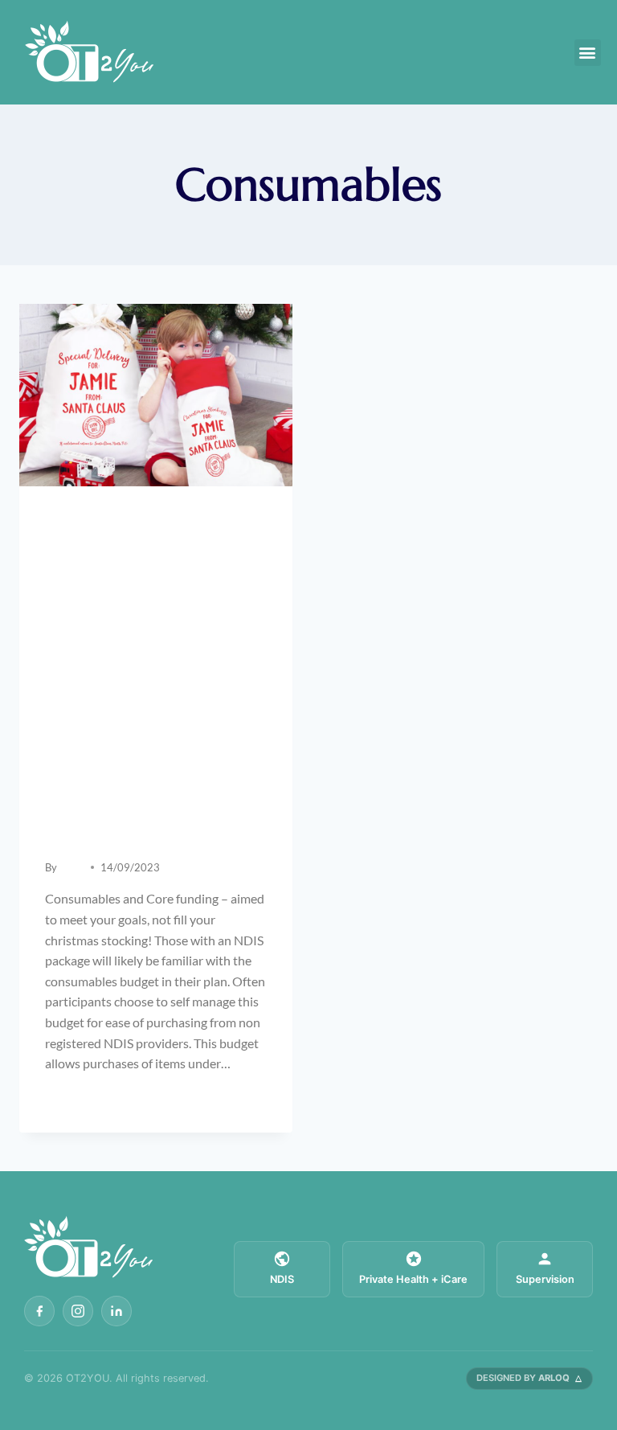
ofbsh (71, 867)
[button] (587, 52)
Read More (85, 1098)
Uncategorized (84, 519)
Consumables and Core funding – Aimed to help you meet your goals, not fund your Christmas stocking (153, 689)
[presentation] (155, 395)
